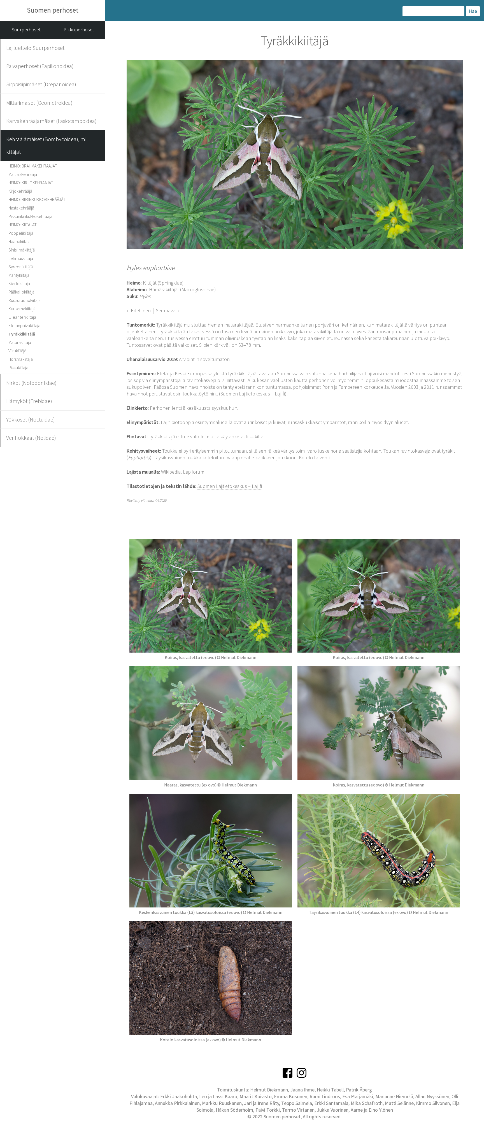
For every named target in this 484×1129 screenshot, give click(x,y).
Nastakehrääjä (21, 208)
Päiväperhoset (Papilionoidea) (40, 65)
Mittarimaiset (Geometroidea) (39, 102)
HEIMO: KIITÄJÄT (22, 224)
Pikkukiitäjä (18, 367)
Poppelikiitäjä (20, 233)
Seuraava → (168, 310)
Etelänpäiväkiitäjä (24, 325)
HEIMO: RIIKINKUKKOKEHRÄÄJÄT (37, 199)
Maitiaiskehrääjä (22, 174)
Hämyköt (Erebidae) (29, 400)
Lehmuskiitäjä (20, 258)
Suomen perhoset (52, 10)
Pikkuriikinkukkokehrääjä (30, 216)
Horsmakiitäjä (20, 359)
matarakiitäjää (238, 325)
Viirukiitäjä (17, 350)
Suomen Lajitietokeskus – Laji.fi (252, 393)
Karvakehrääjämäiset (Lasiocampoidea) (51, 120)
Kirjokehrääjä (20, 191)
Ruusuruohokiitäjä (24, 300)
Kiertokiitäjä (19, 283)
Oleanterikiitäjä (22, 317)
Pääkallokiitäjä (21, 292)
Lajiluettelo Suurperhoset (35, 47)
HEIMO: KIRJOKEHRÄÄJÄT (30, 182)
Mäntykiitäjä (18, 275)
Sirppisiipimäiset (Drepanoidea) (41, 84)
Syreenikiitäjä (20, 266)
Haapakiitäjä (19, 241)
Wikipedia (171, 472)
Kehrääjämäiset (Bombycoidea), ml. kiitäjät (47, 145)
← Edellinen (139, 310)
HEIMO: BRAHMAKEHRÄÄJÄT (32, 166)
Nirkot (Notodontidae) (31, 382)
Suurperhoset (26, 29)
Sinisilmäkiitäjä (21, 250)
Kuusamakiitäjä (22, 308)
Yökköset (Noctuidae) (30, 419)
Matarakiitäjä (19, 342)
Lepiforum (193, 472)
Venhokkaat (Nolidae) (31, 437)
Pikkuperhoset (79, 29)
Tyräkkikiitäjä (21, 334)
